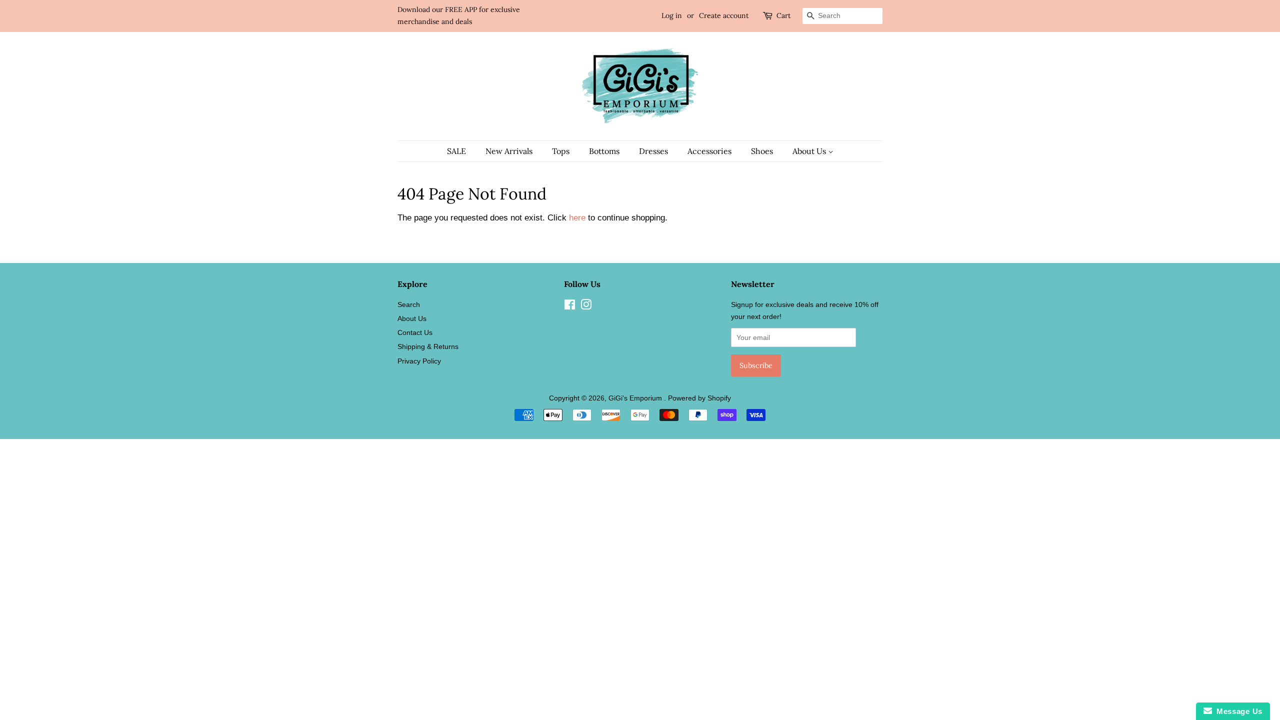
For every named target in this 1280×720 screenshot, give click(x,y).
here (577, 217)
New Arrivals (509, 151)
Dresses (653, 151)
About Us (810, 151)
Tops (561, 151)
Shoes (762, 151)
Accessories (710, 151)
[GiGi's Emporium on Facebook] (570, 306)
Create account (723, 15)
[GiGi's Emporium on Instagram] (586, 306)
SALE (456, 151)
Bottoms (604, 151)
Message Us (1237, 711)
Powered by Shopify (699, 398)
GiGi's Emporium (636, 398)
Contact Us (415, 332)
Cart (783, 15)
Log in (672, 15)
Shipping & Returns (428, 346)
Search (409, 304)
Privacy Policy (419, 361)
